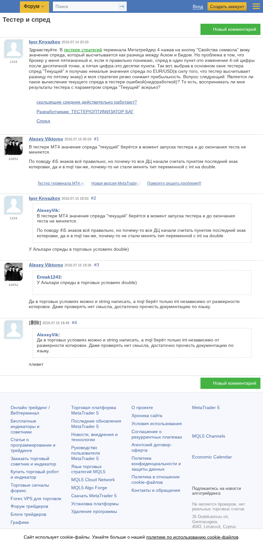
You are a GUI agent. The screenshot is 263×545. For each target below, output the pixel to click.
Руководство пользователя (85, 453)
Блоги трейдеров (28, 514)
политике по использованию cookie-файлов (192, 537)
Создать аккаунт (227, 6)
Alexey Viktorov (46, 138)
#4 (74, 322)
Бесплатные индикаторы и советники (25, 426)
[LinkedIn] (237, 479)
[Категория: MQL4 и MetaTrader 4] (12, 31)
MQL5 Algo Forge (89, 487)
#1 (96, 138)
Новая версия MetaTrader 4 (116, 183)
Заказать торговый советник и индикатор (33, 461)
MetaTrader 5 (206, 407)
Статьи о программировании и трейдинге (33, 445)
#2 (93, 198)
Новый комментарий (234, 29)
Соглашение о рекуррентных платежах (157, 434)
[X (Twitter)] (216, 479)
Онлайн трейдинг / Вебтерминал (30, 410)
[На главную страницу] (4, 31)
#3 (96, 264)
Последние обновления (96, 423)
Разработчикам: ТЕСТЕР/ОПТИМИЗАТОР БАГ (85, 111)
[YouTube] (227, 479)
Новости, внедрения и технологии (94, 437)
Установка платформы (95, 503)
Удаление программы (94, 511)
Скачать (94, 495)
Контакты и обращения (156, 490)
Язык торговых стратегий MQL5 (88, 469)
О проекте (142, 407)
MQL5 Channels (208, 436)
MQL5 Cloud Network (93, 479)
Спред (43, 120)
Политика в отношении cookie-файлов (156, 479)
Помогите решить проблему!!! (174, 183)
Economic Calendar (212, 456)
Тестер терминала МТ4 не (61, 183)
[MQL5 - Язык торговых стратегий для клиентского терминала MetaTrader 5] (10, 6)
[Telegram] (206, 479)
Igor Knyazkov (44, 41)
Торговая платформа (93, 410)
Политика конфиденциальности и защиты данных (156, 464)
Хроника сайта (147, 415)
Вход (198, 6)
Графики (20, 522)
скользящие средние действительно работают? (87, 102)
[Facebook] (196, 479)
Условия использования (157, 423)
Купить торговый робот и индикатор (35, 474)
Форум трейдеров (29, 506)
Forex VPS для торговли (36, 498)
